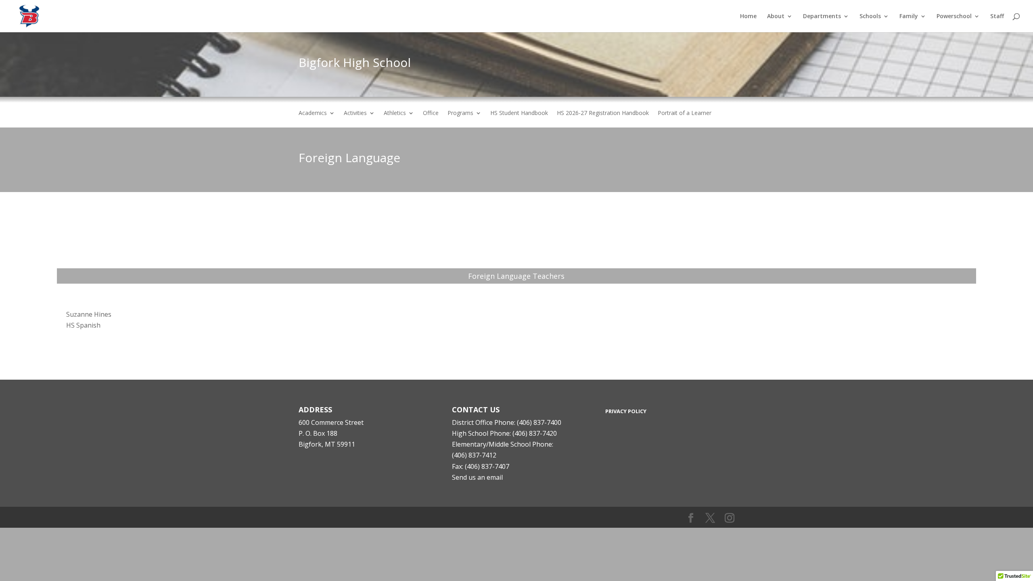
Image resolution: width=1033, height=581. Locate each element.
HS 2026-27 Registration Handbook (603, 113)
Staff (997, 16)
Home (748, 16)
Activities (355, 113)
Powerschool (954, 16)
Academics (313, 113)
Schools (870, 16)
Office (431, 113)
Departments (822, 16)
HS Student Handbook (519, 113)
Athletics (395, 113)
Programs (460, 113)
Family (908, 16)
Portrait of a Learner (684, 113)
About (775, 16)
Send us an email (477, 477)
